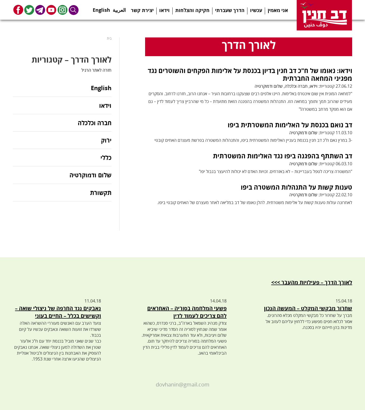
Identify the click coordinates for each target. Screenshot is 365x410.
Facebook (18, 10)
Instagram (62, 10)
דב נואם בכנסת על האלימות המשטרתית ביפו (290, 124)
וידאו (164, 10)
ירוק (106, 140)
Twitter (29, 10)
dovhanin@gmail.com (182, 384)
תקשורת (100, 193)
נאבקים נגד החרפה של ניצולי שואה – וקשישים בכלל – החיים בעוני (58, 312)
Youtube (51, 10)
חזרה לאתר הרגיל (96, 70)
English (101, 8)
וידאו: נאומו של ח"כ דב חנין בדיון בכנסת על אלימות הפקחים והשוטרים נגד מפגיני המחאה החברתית (250, 74)
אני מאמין (278, 10)
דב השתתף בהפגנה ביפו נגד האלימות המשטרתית (282, 155)
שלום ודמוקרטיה (269, 86)
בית (109, 38)
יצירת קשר (142, 10)
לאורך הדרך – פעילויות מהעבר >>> (311, 282)
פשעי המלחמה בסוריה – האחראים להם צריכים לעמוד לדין (187, 312)
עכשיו (256, 10)
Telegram (40, 10)
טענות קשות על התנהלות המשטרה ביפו (296, 187)
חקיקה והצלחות (192, 10)
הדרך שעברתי (229, 10)
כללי (105, 158)
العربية (119, 8)
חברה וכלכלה (296, 86)
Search (74, 10)
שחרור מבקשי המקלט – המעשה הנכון (308, 308)
